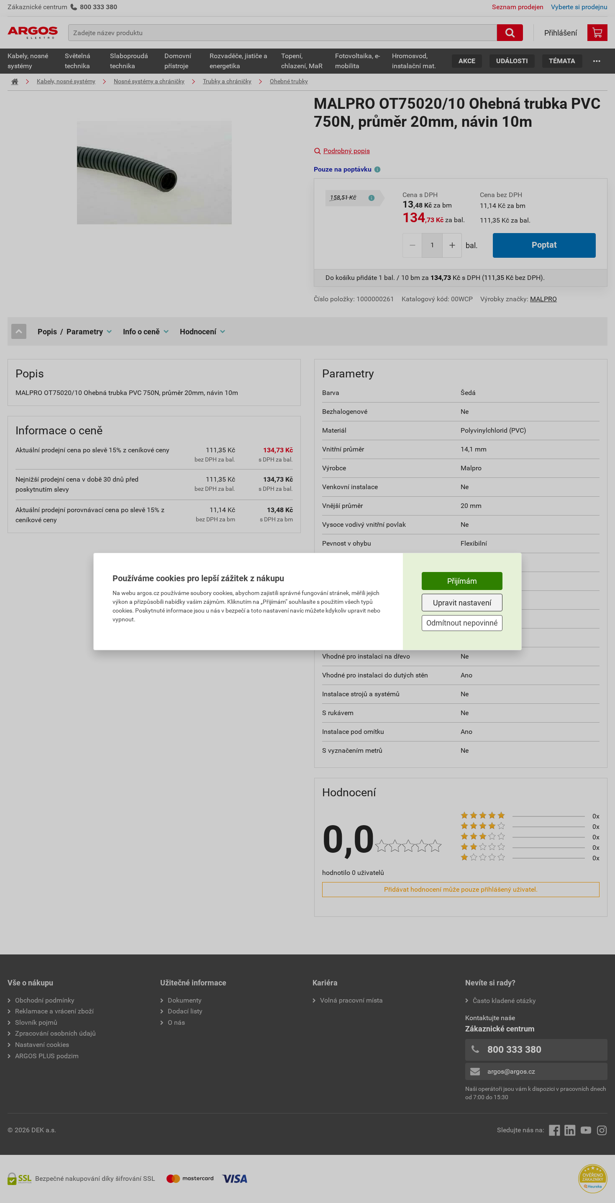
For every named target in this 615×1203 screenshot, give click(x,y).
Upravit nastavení (462, 602)
